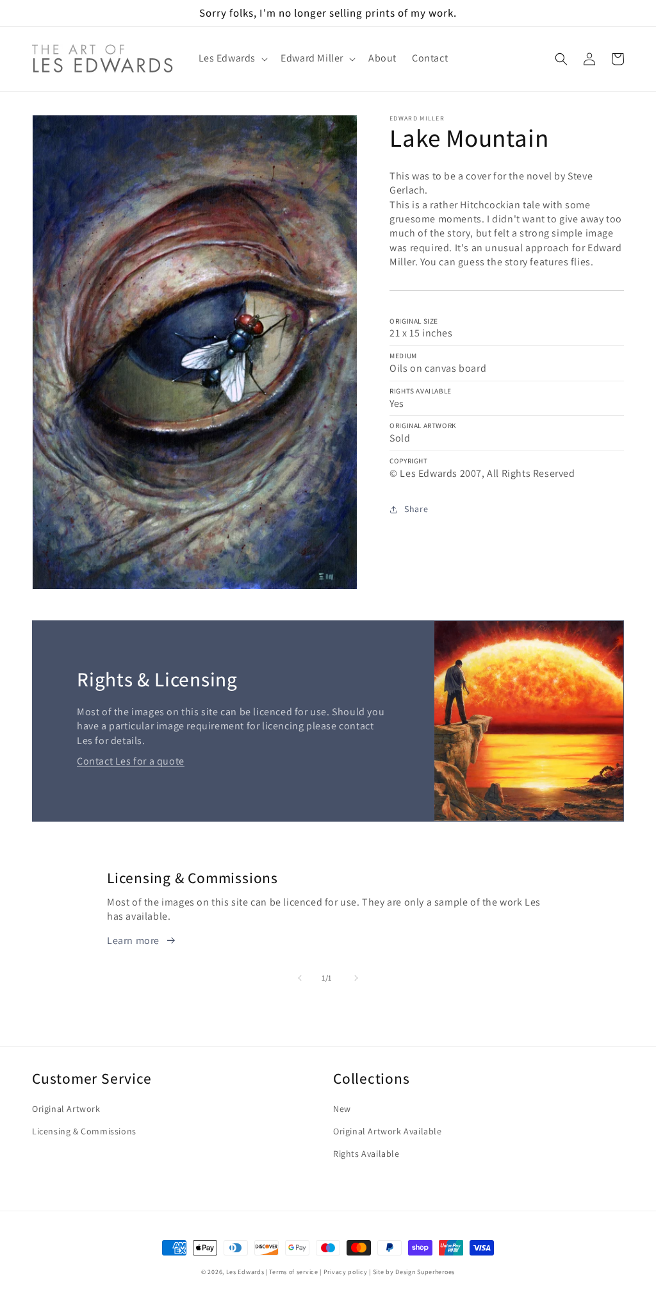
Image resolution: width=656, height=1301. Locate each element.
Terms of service (293, 1272)
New (342, 1109)
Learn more (133, 940)
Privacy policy (346, 1272)
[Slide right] (356, 978)
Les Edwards (245, 1272)
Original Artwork (66, 1109)
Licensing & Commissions (84, 1131)
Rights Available (366, 1153)
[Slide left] (300, 978)
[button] (232, 58)
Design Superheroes (425, 1272)
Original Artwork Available (387, 1131)
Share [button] (416, 509)
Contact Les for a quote (130, 761)
